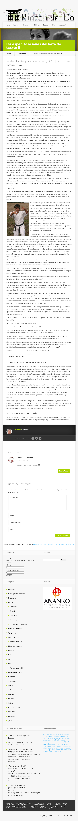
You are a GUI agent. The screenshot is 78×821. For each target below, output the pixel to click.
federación (57, 740)
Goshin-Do (12, 685)
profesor (51, 748)
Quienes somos (26, 25)
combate (55, 736)
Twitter (40, 438)
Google (32, 438)
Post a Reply (63, 471)
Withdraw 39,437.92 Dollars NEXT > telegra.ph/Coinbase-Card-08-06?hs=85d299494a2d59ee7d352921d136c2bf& (24, 751)
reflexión (56, 748)
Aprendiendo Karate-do (18, 624)
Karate (10, 602)
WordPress (71, 816)
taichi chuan (49, 751)
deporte (61, 738)
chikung (50, 736)
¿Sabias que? (62, 25)
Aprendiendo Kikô (16, 642)
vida (58, 751)
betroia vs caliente (14, 742)
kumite (53, 746)
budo (45, 736)
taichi (44, 751)
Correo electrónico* (13, 571)
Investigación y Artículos (16, 594)
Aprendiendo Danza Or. (16, 672)
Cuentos (13, 681)
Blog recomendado (15, 646)
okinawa (46, 748)
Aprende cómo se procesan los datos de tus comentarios (53, 544)
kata (62, 744)
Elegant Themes (50, 816)
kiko (49, 746)
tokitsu (55, 751)
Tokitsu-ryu (12, 633)
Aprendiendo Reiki (16, 668)
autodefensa (65, 734)
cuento (46, 738)
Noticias (11, 650)
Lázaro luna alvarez (25, 458)
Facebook (36, 438)
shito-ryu (59, 750)
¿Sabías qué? (13, 720)
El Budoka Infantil (14, 707)
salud (68, 748)
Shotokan (13, 611)
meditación (65, 746)
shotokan (67, 750)
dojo (65, 738)
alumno (45, 734)
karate (47, 744)
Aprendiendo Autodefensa (19, 690)
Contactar (16, 25)
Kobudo (11, 655)
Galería (10, 703)
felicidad (63, 740)
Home (8, 25)
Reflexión (11, 677)
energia (51, 740)
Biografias (11, 589)
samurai (45, 750)
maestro (59, 746)
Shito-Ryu (13, 607)
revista (65, 748)
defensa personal (53, 738)
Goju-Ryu (13, 615)
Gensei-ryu (14, 620)
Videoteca (12, 712)
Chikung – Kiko (13, 637)
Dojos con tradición (49, 25)
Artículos (22, 54)
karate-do (55, 744)
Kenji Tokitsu (28, 61)
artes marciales (54, 734)
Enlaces (11, 699)
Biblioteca (37, 25)
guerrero (61, 742)
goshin (56, 742)
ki (47, 746)
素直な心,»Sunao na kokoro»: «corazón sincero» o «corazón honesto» (19, 759)
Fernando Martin (48, 742)
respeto (61, 748)
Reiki (10, 664)
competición (63, 736)
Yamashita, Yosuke (16, 795)
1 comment (64, 61)
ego (68, 738)
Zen (9, 659)
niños (69, 746)
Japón (66, 741)
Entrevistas (12, 598)
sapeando (51, 750)
